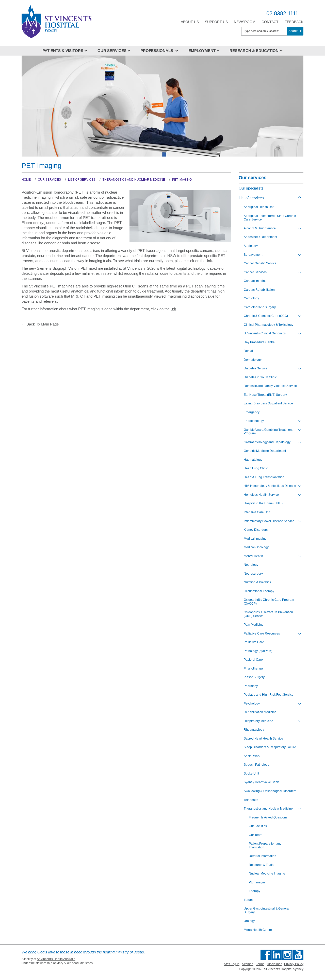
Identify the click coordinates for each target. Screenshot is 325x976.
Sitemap (247, 964)
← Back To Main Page (40, 324)
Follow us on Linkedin (276, 955)
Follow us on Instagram (287, 955)
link (173, 309)
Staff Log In (231, 964)
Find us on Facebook (266, 955)
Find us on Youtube (298, 955)
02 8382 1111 (282, 13)
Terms (260, 964)
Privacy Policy (293, 964)
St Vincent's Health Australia (56, 959)
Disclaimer (274, 964)
